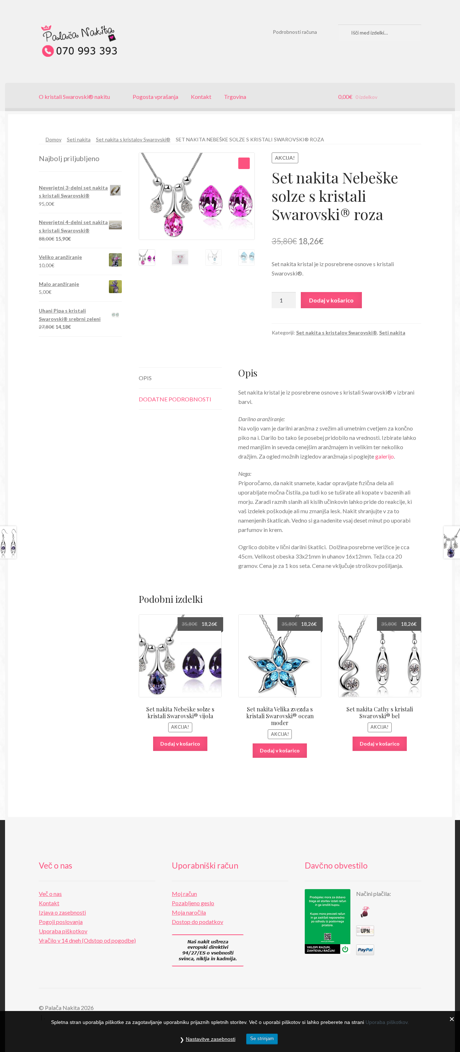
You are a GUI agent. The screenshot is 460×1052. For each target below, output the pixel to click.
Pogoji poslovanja (61, 921)
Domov (53, 139)
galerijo (384, 456)
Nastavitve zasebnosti (210, 1039)
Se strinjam (262, 1038)
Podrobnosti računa (295, 32)
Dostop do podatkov (197, 921)
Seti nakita (79, 139)
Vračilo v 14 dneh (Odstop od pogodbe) (87, 940)
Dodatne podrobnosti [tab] (175, 399)
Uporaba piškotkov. (387, 1022)
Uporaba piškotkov (63, 931)
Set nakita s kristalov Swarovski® (133, 139)
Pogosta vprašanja (155, 96)
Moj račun (184, 893)
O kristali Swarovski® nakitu (74, 96)
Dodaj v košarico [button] (180, 744)
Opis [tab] (145, 377)
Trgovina (235, 96)
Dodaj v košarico (331, 300)
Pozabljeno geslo (193, 903)
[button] (244, 163)
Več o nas (50, 893)
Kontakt (201, 96)
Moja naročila (189, 912)
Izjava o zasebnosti (62, 912)
